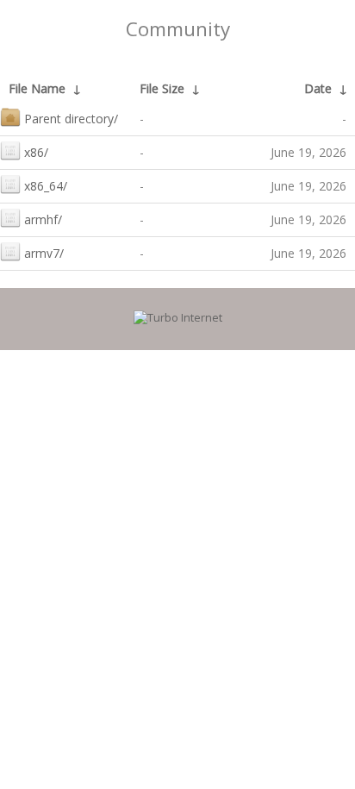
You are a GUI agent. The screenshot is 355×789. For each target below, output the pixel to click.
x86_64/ (45, 186)
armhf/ (43, 219)
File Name (37, 88)
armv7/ (44, 253)
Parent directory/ (71, 118)
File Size (162, 88)
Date (318, 88)
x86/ (36, 152)
